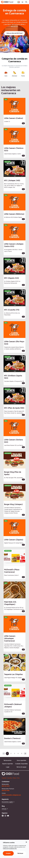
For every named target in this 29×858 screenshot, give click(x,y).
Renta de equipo (21, 767)
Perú (18, 778)
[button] (14, 33)
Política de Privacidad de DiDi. (10, 848)
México (14, 778)
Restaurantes (7, 760)
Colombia (4, 778)
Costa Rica (9, 778)
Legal (7, 767)
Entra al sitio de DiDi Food (14, 33)
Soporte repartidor (7, 763)
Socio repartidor (21, 760)
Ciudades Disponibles (21, 763)
